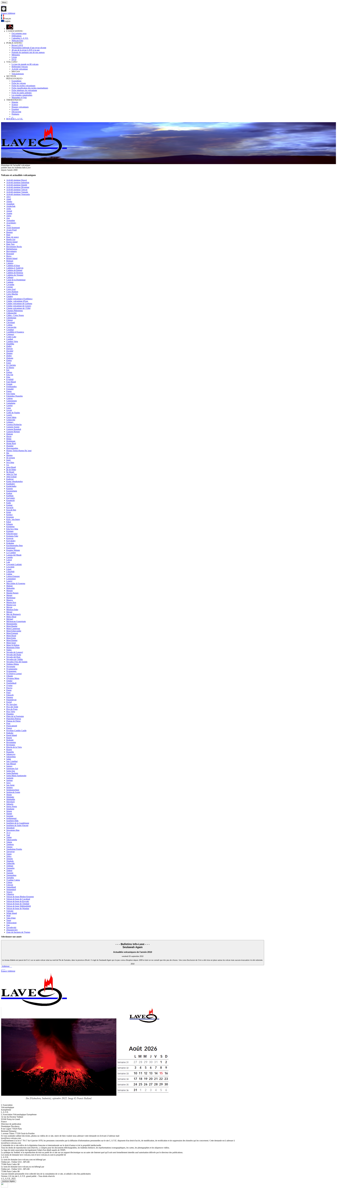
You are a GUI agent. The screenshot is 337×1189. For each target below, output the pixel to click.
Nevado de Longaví (14, 652)
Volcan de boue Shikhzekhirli (18, 906)
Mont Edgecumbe (13, 631)
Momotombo (11, 624)
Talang (9, 842)
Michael (9, 619)
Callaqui (9, 277)
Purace (9, 728)
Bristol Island (11, 258)
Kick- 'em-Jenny (13, 519)
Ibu (7, 453)
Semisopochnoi (12, 790)
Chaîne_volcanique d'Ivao (17, 301)
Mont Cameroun (13, 628)
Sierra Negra (11, 806)
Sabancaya (10, 754)
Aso (8, 218)
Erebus (9, 372)
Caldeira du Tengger (14, 275)
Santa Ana (10, 771)
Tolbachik (10, 863)
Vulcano (9, 911)
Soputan (9, 816)
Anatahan (10, 204)
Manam (9, 590)
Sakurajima (11, 756)
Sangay (9, 766)
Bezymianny (11, 251)
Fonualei (10, 389)
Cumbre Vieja (12, 341)
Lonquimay (11, 579)
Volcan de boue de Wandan (17, 908)
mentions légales (8, 1181)
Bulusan (9, 261)
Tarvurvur (10, 851)
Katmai (9, 505)
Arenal (9, 211)
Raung (9, 738)
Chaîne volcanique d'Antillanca (19, 299)
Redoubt (9, 740)
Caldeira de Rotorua (14, 273)
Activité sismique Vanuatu (17, 192)
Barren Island (12, 242)
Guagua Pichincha (14, 424)
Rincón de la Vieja (14, 747)
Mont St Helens (12, 645)
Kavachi (9, 507)
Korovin (9, 538)
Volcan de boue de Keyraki (17, 901)
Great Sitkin (11, 417)
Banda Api (10, 239)
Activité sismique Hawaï (16, 180)
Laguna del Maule (13, 555)
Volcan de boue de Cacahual (18, 899)
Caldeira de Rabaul (14, 270)
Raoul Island (11, 735)
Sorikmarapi (11, 818)
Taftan (9, 837)
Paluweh (10, 695)
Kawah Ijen (11, 510)
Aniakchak (10, 206)
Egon (8, 363)
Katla (8, 503)
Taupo (9, 854)
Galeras (9, 398)
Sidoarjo (9, 804)
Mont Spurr (11, 643)
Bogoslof (10, 254)
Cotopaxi (10, 334)
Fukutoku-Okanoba (14, 396)
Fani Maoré (11, 382)
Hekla (8, 439)
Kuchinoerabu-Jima (14, 545)
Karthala (9, 496)
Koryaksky (11, 541)
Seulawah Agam (13, 792)
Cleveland (10, 322)
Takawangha (11, 840)
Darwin (9, 348)
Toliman (9, 866)
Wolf (8, 915)
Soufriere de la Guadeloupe (17, 823)
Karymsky (10, 498)
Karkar (9, 493)
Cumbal (9, 339)
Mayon (9, 607)
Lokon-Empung (13, 576)
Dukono (9, 358)
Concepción (11, 327)
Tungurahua (11, 875)
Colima (9, 325)
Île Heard (10, 472)
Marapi (9, 595)
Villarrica (10, 894)
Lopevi (9, 581)
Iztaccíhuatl (11, 467)
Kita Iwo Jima (12, 529)
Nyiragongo (11, 671)
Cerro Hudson (12, 291)
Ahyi (8, 197)
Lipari (8, 569)
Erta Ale (9, 375)
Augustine (10, 220)
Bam (8, 235)
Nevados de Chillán (14, 659)
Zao (8, 925)
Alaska (9, 201)
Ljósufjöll (10, 571)
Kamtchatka (11, 486)
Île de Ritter (11, 469)
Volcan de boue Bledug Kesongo (20, 896)
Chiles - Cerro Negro (15, 315)
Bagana (9, 232)
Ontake (9, 681)
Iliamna (9, 455)
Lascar (9, 560)
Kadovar (10, 479)
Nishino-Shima (12, 664)
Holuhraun (10, 441)
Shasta (9, 794)
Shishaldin (10, 799)
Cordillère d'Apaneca (15, 332)
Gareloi (9, 405)
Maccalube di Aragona (15, 583)
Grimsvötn (10, 420)
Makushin (10, 588)
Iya (7, 465)
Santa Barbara (12, 773)
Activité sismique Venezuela (18, 194)
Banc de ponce (12, 237)
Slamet (9, 813)
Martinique (10, 598)
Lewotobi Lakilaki (14, 564)
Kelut (8, 512)
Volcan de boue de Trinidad (17, 904)
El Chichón (11, 365)
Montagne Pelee (13, 647)
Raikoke (9, 733)
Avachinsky (11, 223)
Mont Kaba (11, 638)
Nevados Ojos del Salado (16, 662)
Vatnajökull (11, 887)
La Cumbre (11, 552)
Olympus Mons (12, 678)
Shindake (10, 797)
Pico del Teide (12, 707)
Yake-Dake (11, 918)
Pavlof (9, 702)
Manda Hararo (12, 593)
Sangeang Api (12, 768)
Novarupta (10, 666)
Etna (8, 377)
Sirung (9, 811)
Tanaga (9, 847)
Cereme (9, 287)
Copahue (10, 329)
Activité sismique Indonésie (17, 182)
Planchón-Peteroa (13, 719)
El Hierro (10, 367)
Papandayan (11, 700)
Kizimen (9, 531)
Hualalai (9, 446)
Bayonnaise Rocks (14, 246)
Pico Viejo (10, 711)
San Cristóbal (12, 761)
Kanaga (9, 488)
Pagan (8, 690)
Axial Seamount (13, 227)
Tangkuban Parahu (14, 849)
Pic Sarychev (11, 704)
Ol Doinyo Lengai (14, 673)
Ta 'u (8, 832)
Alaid (8, 199)
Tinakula (10, 861)
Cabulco (9, 263)
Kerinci (9, 515)
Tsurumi (9, 873)
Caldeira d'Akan (13, 265)
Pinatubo (10, 714)
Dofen (9, 356)
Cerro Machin (12, 294)
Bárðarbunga (11, 249)
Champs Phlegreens (14, 310)
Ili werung (10, 458)
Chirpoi (9, 320)
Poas (8, 723)
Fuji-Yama (10, 394)
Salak (8, 759)
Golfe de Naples (13, 412)
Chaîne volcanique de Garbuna (19, 303)
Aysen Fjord (11, 230)
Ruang (9, 749)
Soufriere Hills (12, 821)
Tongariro (10, 868)
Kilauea (9, 524)
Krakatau (10, 543)
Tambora (10, 844)
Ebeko (9, 360)
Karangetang (11, 491)
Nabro (9, 650)
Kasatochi (10, 500)
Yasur (8, 920)
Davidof (9, 351)
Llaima (9, 574)
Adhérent (6, 966)
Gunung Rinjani (13, 431)
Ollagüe (9, 676)
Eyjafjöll (9, 379)
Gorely (9, 415)
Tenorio (9, 859)
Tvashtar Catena (13, 880)
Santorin (9, 778)
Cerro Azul (11, 289)
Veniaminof (11, 889)
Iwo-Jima (10, 462)
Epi (7, 370)
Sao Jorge (10, 785)
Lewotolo (10, 567)
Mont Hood (11, 636)
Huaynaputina (12, 448)
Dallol (8, 346)
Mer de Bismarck (13, 614)
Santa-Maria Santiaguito (16, 775)
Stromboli (10, 828)
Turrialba (10, 877)
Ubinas (9, 882)
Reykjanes (10, 745)
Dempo (9, 353)
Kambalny (10, 484)
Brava (8, 256)
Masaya (9, 600)
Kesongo (10, 517)
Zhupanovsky (12, 930)
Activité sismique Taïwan (16, 189)
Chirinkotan (11, 318)
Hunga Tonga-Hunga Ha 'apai (18, 450)
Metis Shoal (11, 617)
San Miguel (11, 764)
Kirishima (10, 526)
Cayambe (10, 284)
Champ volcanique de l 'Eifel (18, 308)
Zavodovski (11, 927)
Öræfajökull (11, 683)
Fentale (9, 384)
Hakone (9, 434)
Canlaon (9, 282)
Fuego (9, 391)
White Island (11, 913)
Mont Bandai (11, 626)
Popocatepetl (11, 726)
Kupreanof (10, 548)
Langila (9, 557)
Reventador (11, 742)
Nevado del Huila (13, 654)
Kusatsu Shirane (13, 550)
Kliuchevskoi (11, 533)
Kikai (8, 522)
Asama (9, 213)
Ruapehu (10, 752)
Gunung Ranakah (13, 429)
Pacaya (9, 688)
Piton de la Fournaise (15, 716)
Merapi (9, 612)
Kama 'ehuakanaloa (14, 481)
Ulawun (9, 885)
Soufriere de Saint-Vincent (17, 825)
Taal (8, 835)
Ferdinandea (11, 386)
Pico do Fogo (12, 709)
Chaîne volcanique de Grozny (18, 306)
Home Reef (11, 443)
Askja (8, 216)
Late (8, 562)
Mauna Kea (11, 602)
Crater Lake (11, 337)
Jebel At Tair (11, 474)
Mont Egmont (12, 633)
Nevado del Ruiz (13, 657)
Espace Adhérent (8, 971)
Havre (8, 436)
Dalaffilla (10, 344)
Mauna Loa (11, 605)
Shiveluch (10, 802)
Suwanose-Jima (12, 830)
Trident (9, 870)
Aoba (8, 208)
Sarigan (9, 780)
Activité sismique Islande (16, 185)
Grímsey (9, 422)
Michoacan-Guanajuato (16, 621)
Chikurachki (11, 313)
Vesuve (9, 892)
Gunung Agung (12, 427)
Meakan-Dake (12, 609)
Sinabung (10, 809)
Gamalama (10, 403)
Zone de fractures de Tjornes (18, 932)
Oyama (9, 685)
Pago (8, 692)
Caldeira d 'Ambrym (14, 268)
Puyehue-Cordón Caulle (16, 730)
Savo (8, 783)
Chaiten (9, 296)
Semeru (9, 787)
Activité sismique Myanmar (17, 187)
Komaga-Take (12, 536)
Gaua (8, 408)
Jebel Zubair (11, 477)
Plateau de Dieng (13, 721)
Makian (9, 586)
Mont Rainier (11, 640)
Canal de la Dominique (16, 280)
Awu (8, 225)
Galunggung (11, 401)
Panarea (9, 697)
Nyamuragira (11, 669)
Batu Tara (10, 244)
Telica (8, 856)
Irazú (8, 460)
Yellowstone (11, 923)
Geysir (9, 410)
